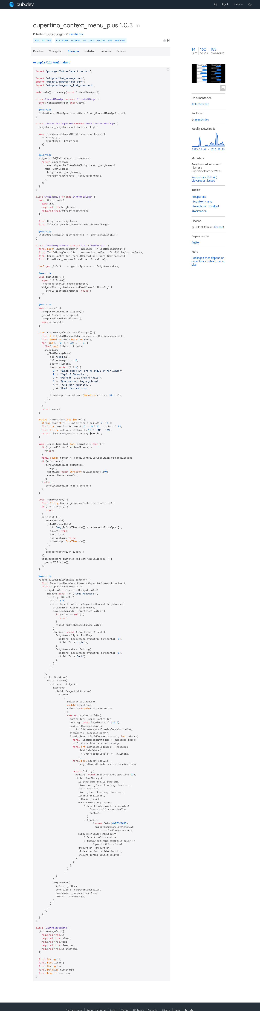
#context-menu (202, 201)
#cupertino (199, 197)
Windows (120, 40)
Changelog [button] (55, 51)
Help (237, 4)
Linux (91, 40)
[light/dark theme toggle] (250, 4)
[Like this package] (164, 40)
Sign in (225, 4)
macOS (101, 40)
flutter (196, 242)
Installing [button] (89, 51)
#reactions (199, 206)
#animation (199, 211)
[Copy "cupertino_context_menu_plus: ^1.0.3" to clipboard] (138, 25)
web (110, 40)
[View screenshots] (209, 73)
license (218, 227)
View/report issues (203, 181)
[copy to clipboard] (168, 69)
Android (75, 40)
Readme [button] (38, 51)
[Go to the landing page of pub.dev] (21, 4)
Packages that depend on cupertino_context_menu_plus (208, 261)
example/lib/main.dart (51, 62)
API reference (200, 104)
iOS (84, 40)
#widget (214, 206)
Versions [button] (106, 51)
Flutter (46, 40)
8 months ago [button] (54, 34)
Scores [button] (121, 51)
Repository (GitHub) (204, 177)
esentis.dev (76, 34)
